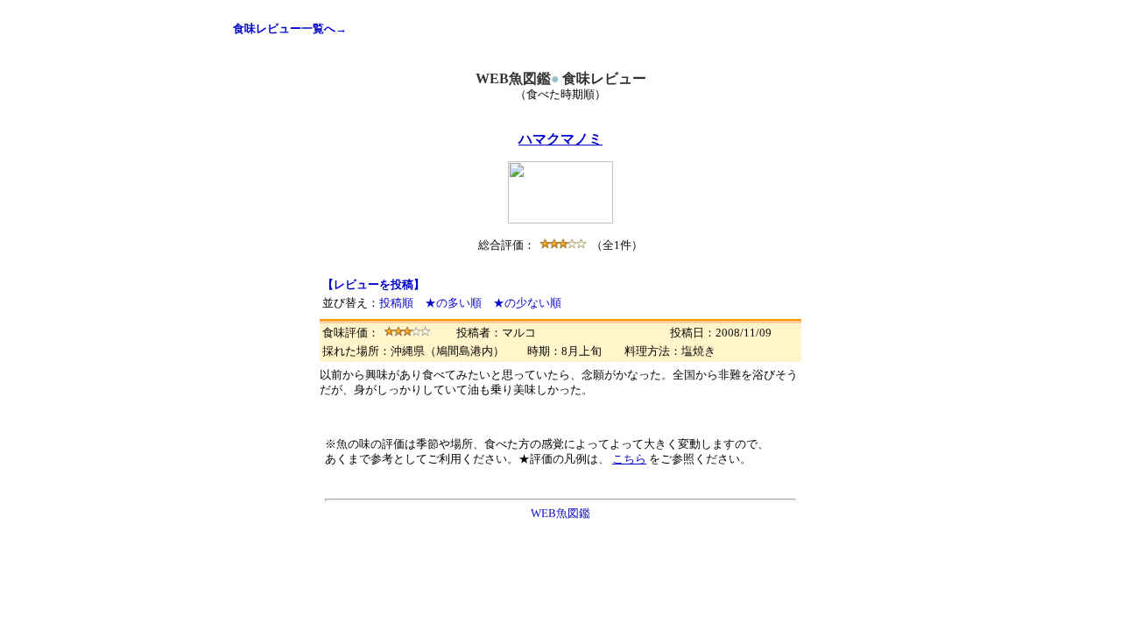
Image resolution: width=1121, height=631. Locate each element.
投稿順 (396, 302)
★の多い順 (453, 302)
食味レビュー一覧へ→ (290, 28)
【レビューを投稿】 (373, 284)
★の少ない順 (527, 302)
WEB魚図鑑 (560, 513)
